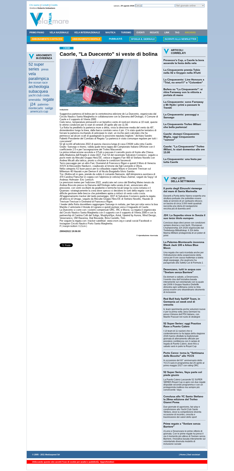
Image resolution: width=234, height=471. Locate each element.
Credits (54, 5)
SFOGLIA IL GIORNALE (143, 39)
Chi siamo (34, 5)
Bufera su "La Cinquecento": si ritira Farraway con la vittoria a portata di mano (183, 92)
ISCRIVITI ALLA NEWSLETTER (180, 39)
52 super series (36, 66)
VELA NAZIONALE (59, 32)
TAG (177, 32)
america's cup (39, 111)
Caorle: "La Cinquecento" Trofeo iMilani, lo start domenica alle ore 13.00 (184, 149)
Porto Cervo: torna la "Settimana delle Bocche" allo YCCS (183, 354)
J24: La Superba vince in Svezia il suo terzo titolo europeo (184, 217)
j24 (32, 104)
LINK (166, 32)
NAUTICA (110, 32)
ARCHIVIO (190, 32)
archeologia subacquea (39, 89)
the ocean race (38, 82)
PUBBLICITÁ (115, 39)
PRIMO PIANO (36, 32)
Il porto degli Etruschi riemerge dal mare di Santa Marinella (182, 190)
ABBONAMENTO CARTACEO (47, 39)
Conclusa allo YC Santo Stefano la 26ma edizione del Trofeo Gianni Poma (183, 399)
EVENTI (140, 32)
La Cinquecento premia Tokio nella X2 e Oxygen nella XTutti (182, 71)
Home (183, 454)
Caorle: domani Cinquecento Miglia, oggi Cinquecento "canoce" (181, 136)
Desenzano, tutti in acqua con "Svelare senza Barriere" (182, 271)
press (44, 69)
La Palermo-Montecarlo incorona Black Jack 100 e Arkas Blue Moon (183, 245)
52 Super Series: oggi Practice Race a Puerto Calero (182, 325)
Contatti (45, 5)
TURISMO (126, 32)
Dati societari (193, 454)
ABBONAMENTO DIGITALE (86, 39)
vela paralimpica (39, 76)
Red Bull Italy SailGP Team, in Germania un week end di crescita (181, 301)
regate (48, 99)
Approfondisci (107, 462)
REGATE (154, 32)
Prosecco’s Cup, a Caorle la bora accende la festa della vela (183, 62)
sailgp (49, 108)
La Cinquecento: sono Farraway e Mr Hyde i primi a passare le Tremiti (183, 104)
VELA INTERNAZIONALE (87, 32)
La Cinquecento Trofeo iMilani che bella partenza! (182, 126)
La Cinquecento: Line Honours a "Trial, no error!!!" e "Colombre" (183, 81)
